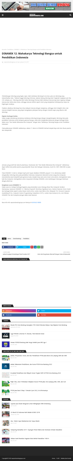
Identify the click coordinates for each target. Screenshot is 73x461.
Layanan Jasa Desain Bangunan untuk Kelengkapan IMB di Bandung (30, 403)
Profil (58, 458)
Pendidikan (10, 49)
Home (53, 458)
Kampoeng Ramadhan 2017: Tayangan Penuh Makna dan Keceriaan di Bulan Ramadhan (36, 430)
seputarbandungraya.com (11, 62)
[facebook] (19, 315)
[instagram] (19, 310)
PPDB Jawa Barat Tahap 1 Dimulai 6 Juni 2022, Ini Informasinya (29, 390)
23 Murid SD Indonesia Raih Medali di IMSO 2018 (25, 412)
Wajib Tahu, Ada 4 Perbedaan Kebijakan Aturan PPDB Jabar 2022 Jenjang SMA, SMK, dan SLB (38, 382)
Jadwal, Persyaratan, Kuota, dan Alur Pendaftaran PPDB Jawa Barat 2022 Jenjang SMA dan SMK (38, 355)
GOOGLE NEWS (36, 202)
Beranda (4, 49)
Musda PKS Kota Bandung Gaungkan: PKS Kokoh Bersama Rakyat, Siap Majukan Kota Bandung (38, 325)
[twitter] (54, 310)
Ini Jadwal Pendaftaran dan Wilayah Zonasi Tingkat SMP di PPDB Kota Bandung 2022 (35, 373)
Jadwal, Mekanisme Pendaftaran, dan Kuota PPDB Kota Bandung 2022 (31, 364)
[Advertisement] (36, 34)
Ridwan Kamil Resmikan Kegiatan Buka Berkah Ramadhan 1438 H (30, 438)
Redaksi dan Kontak (66, 458)
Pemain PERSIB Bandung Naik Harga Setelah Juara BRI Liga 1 (28, 342)
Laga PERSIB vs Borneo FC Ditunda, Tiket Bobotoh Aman (27, 334)
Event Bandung (17, 238)
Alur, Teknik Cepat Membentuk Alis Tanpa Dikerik (25, 421)
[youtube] (54, 315)
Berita (9, 238)
